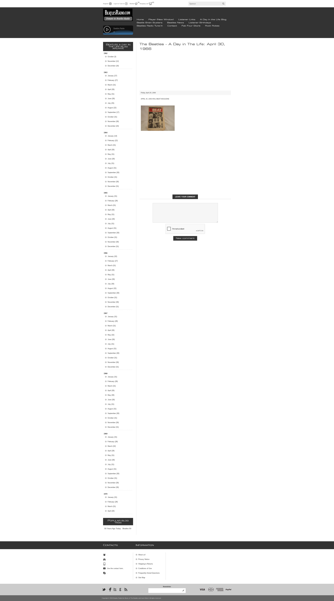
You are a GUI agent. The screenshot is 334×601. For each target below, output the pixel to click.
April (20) (111, 511)
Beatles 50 (127, 528)
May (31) (111, 94)
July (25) (111, 103)
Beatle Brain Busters (149, 23)
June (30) (111, 99)
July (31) (111, 163)
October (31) (112, 117)
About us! (142, 555)
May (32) (111, 335)
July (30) (111, 284)
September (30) (113, 172)
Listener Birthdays (200, 23)
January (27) (112, 76)
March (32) (112, 446)
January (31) (112, 196)
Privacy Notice (143, 559)
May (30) (111, 395)
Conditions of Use (145, 568)
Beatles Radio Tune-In (150, 26)
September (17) (113, 112)
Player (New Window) (161, 20)
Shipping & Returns (145, 564)
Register (105, 3)
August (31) (112, 168)
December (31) (113, 186)
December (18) (113, 66)
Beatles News (175, 23)
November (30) (113, 121)
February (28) (113, 201)
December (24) (113, 126)
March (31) (112, 85)
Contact (172, 26)
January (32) (112, 256)
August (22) (112, 108)
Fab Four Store (191, 26)
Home (140, 20)
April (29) (111, 451)
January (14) (112, 136)
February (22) (113, 140)
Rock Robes (212, 26)
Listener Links (186, 20)
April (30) (111, 89)
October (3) (112, 57)
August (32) (112, 288)
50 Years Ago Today (112, 528)
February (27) (113, 80)
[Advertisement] (185, 72)
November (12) (113, 61)
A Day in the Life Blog (213, 20)
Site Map (141, 578)
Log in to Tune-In (119, 3)
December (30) (113, 487)
